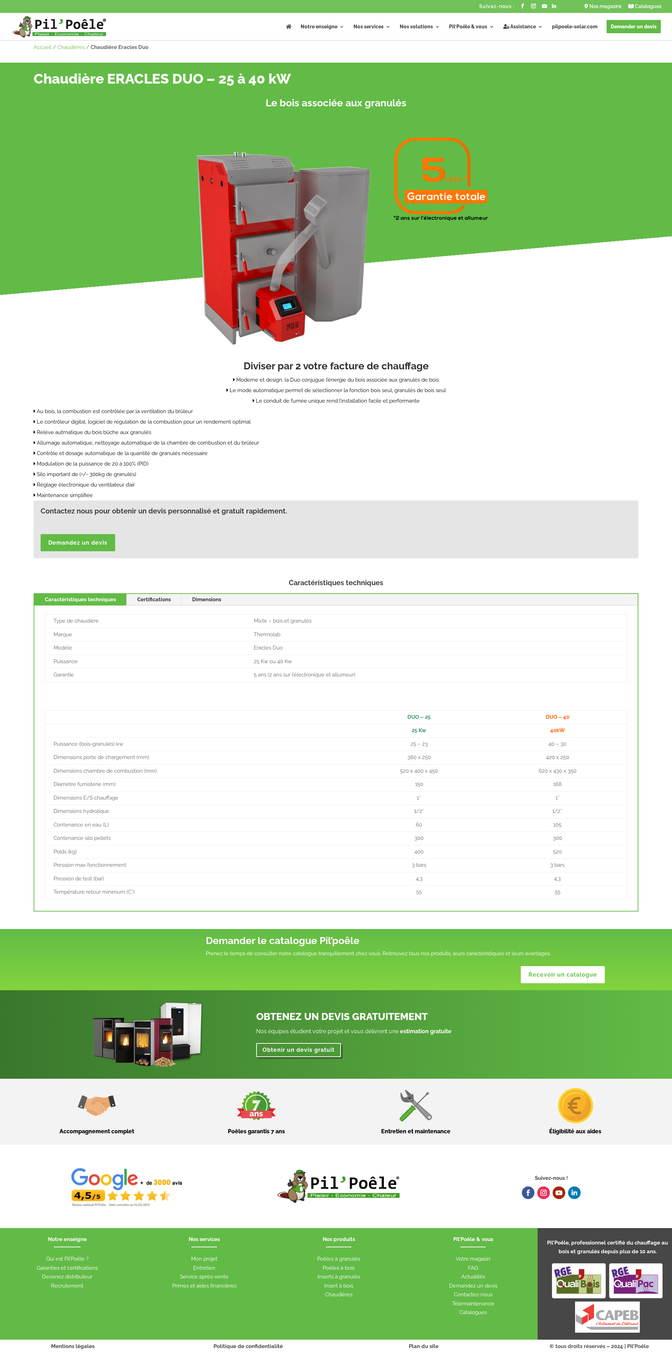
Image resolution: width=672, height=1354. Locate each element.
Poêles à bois (339, 1268)
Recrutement (67, 1286)
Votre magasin (473, 1259)
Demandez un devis (77, 542)
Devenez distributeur (67, 1277)
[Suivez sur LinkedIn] (574, 1192)
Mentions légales (72, 1346)
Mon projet (204, 1259)
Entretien (204, 1268)
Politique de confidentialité (248, 1346)
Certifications (154, 599)
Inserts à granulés (338, 1277)
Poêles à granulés (338, 1259)
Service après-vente (204, 1277)
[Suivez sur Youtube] (559, 1192)
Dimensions (206, 599)
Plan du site (424, 1346)
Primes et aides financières (204, 1286)
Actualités (473, 1277)
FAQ (473, 1268)
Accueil (42, 47)
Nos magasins (605, 6)
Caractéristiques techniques (80, 599)
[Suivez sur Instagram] (543, 1192)
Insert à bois (338, 1286)
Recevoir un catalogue (562, 974)
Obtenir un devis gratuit (298, 1050)
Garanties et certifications (67, 1268)
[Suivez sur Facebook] (528, 1192)
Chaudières (71, 47)
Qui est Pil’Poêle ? (67, 1259)
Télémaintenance (473, 1303)
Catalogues (648, 6)
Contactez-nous (473, 1294)
